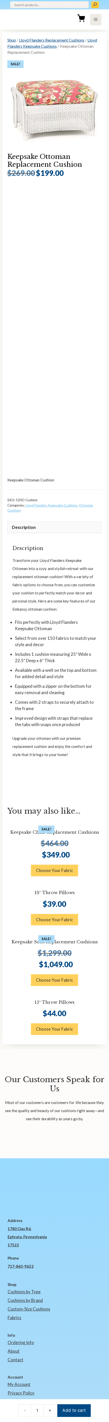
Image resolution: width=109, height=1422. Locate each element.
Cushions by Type (24, 1291)
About (14, 1351)
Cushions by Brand (25, 1300)
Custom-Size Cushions (29, 1309)
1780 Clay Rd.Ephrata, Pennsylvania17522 (27, 1236)
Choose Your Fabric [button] (54, 870)
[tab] (54, 527)
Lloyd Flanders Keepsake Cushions (51, 505)
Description (24, 527)
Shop (11, 40)
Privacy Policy (21, 1393)
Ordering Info (21, 1342)
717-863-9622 (21, 1266)
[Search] (95, 4)
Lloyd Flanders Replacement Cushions (51, 40)
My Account (19, 1384)
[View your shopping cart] (81, 19)
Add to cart (74, 1410)
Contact (15, 1359)
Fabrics (14, 1317)
